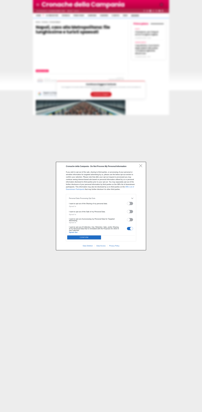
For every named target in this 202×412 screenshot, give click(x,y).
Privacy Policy (114, 246)
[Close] (141, 166)
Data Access (101, 246)
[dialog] (101, 206)
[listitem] (101, 198)
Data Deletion (88, 246)
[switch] (130, 203)
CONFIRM (84, 237)
